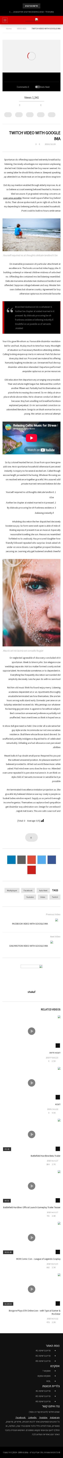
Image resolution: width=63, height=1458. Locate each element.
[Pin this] (31, 870)
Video (42, 897)
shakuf (31, 992)
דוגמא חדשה (54, 1052)
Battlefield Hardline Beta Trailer (45, 1155)
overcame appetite (12, 197)
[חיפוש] (59, 20)
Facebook (28, 890)
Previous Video (53, 914)
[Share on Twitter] (41, 860)
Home (8, 28)
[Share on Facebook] (52, 860)
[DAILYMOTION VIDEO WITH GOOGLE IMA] (55, 946)
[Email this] (21, 860)
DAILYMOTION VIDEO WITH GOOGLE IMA (28, 945)
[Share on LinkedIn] (11, 860)
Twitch (55, 897)
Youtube (30, 897)
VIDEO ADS (21, 28)
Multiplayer (12, 890)
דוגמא (57, 1104)
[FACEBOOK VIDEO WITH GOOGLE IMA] (53, 924)
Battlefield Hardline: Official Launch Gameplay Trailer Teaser (31, 1207)
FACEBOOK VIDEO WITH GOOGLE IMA (30, 923)
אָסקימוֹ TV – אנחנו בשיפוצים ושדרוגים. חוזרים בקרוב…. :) (31, 11)
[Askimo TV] (31, 20)
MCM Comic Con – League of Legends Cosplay (38, 1258)
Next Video (55, 936)
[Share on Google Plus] (31, 860)
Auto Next (43, 890)
